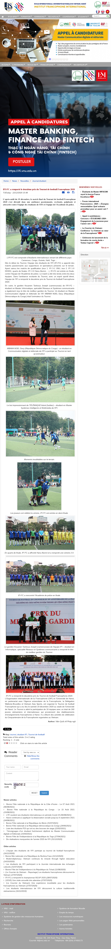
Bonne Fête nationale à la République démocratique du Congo (33, 826)
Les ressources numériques (70, 916)
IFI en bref (12, 16)
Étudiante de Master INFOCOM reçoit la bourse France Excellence (94, 194)
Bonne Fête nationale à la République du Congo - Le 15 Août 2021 (41, 809)
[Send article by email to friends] (63, 192)
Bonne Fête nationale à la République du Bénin (26, 823)
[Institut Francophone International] (14, 6)
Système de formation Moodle (71, 908)
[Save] (73, 192)
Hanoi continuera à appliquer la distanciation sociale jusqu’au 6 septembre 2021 (40, 818)
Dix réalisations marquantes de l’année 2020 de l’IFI (28, 839)
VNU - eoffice (9, 912)
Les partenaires (65, 925)
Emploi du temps (66, 912)
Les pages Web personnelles (71, 920)
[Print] (68, 192)
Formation (25, 16)
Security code (8, 785)
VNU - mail (8, 908)
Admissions (39, 16)
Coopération (68, 16)
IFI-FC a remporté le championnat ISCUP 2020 (25, 878)
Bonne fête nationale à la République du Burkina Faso (28, 856)
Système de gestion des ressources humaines (23, 916)
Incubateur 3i (80, 64)
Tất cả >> (105, 248)
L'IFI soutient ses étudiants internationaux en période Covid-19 (33, 815)
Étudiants (82, 16)
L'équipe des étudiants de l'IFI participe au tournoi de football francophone (40, 851)
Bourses (7, 925)
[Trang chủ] (3, 16)
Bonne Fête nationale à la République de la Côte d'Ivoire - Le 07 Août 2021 (40, 804)
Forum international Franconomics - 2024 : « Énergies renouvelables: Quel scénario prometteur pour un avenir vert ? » (95, 206)
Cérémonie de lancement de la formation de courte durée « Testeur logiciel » (94, 240)
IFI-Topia (5, 64)
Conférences (63, 64)
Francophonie (46, 64)
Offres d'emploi (10, 929)
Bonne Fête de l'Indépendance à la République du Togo (30, 836)
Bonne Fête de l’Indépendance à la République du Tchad (29, 869)
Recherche (53, 16)
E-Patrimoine (18, 64)
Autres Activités (65, 929)
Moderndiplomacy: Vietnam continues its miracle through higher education (40, 859)
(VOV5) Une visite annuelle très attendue (22, 880)
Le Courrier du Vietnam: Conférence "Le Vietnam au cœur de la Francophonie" (94, 230)
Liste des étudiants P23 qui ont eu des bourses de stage (30, 828)
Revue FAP (32, 64)
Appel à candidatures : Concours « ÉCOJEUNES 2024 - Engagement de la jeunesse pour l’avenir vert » (94, 220)
